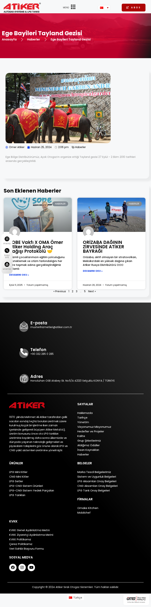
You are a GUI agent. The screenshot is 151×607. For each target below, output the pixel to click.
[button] (134, 7)
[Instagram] (22, 567)
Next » (92, 291)
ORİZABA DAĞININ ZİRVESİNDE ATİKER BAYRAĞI (103, 246)
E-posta (38, 323)
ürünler (7, 268)
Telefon (38, 350)
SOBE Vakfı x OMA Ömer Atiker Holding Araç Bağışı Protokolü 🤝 (36, 246)
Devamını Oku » (19, 274)
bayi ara (7, 256)
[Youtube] (31, 567)
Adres (36, 376)
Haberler (80, 147)
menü (6, 243)
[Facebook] (13, 567)
